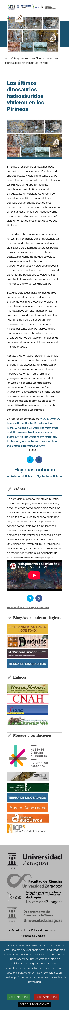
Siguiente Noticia (49, 476)
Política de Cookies (34, 935)
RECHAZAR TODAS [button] (46, 997)
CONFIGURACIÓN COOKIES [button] (34, 1004)
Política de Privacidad (43, 930)
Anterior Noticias (19, 476)
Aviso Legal (18, 930)
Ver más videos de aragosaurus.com (28, 607)
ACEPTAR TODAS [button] (18, 997)
